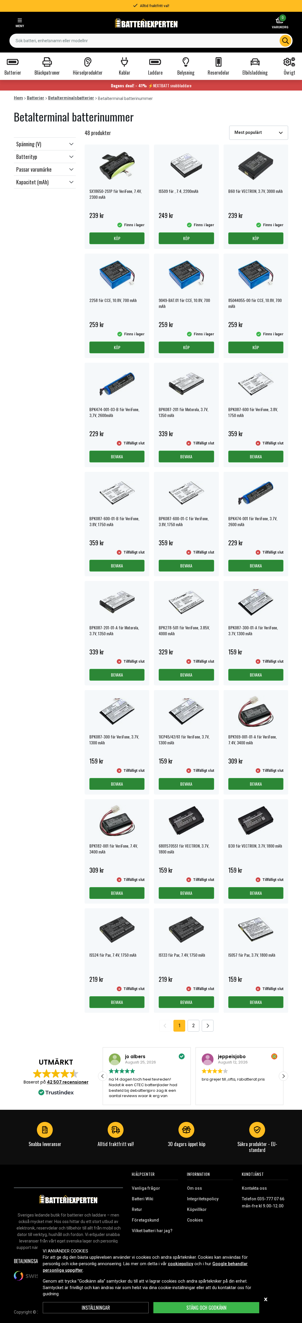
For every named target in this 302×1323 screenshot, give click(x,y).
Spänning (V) (28, 144)
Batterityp (26, 156)
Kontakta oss (254, 1188)
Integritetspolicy (203, 1198)
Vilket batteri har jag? (152, 1230)
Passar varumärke (34, 169)
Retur (137, 1209)
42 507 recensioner (67, 1082)
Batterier (35, 98)
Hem (18, 98)
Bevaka (117, 456)
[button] (44, 144)
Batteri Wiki (142, 1198)
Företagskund (145, 1220)
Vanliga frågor (146, 1188)
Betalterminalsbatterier (71, 98)
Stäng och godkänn (206, 1307)
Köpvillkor (197, 1209)
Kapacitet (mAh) (32, 182)
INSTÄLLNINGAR (96, 1307)
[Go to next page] (208, 1026)
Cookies (195, 1220)
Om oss (194, 1188)
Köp (117, 238)
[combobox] (151, 41)
